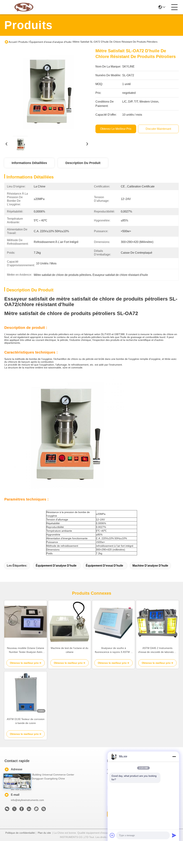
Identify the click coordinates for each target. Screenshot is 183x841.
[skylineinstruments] (43, 809)
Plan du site (44, 832)
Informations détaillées (29, 163)
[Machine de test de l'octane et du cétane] (69, 621)
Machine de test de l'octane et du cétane (69, 650)
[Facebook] (21, 809)
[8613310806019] (36, 809)
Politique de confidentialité (20, 832)
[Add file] (112, 835)
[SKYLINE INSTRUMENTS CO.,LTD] (24, 7)
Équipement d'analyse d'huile (56, 565)
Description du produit (82, 163)
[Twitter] (14, 809)
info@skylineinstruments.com (27, 800)
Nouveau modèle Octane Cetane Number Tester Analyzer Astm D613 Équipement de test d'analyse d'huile (25, 650)
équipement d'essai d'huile (104, 565)
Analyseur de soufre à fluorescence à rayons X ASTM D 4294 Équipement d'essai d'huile (113, 650)
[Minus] (174, 756)
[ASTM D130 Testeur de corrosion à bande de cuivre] (25, 692)
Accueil (13, 41)
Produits (23, 41)
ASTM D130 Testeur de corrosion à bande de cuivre (25, 721)
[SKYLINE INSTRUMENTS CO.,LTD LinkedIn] (28, 809)
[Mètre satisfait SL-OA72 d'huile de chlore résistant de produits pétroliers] (46, 90)
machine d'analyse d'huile (150, 565)
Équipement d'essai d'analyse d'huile (50, 41)
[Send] (174, 835)
